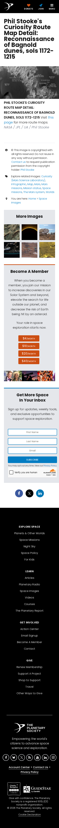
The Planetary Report (30, 611)
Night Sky (30, 546)
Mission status (32, 188)
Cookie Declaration (29, 814)
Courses (29, 604)
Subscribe (32, 459)
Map (30, 184)
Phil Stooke (27, 170)
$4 (29, 338)
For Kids (29, 559)
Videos (29, 597)
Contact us (18, 162)
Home (32, 199)
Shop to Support (30, 680)
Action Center (29, 629)
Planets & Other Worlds (29, 533)
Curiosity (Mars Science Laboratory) (31, 178)
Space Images (29, 591)
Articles (29, 578)
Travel (29, 687)
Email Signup (29, 635)
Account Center (19, 767)
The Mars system (34, 192)
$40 (29, 361)
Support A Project (29, 674)
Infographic (18, 184)
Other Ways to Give (29, 693)
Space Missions (29, 540)
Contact (29, 649)
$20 (29, 353)
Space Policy (29, 553)
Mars (37, 184)
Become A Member (29, 642)
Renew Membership (29, 667)
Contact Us (40, 767)
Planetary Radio (29, 584)
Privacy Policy (50, 465)
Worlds (50, 192)
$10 (28, 346)
